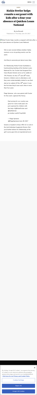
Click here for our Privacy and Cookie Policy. (16, 376)
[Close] (34, 368)
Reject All (18, 386)
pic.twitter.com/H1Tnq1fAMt (17, 113)
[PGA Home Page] (3, 2)
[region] (18, 380)
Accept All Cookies (18, 391)
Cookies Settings (18, 380)
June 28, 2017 (24, 121)
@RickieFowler (20, 108)
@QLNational (12, 111)
